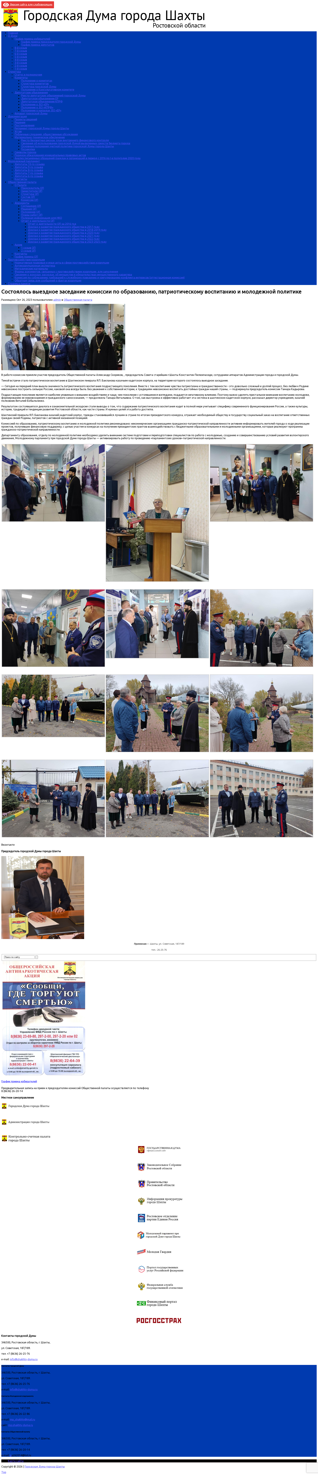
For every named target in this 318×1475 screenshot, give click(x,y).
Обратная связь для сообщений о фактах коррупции (48, 280)
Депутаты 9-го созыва (29, 167)
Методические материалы (31, 268)
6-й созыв (21, 53)
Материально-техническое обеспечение (40, 137)
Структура (14, 71)
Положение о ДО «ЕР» (35, 104)
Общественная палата (22, 182)
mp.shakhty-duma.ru (20, 1425)
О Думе (12, 35)
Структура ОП (30, 193)
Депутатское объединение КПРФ (42, 101)
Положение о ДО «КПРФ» (37, 107)
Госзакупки (28, 149)
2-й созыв (21, 65)
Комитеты (21, 77)
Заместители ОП (31, 190)
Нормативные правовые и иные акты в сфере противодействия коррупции (62, 262)
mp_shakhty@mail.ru (22, 1419)
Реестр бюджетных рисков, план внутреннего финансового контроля (65, 140)
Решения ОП (28, 208)
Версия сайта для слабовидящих (30, 4)
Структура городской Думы (38, 86)
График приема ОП (26, 256)
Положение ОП (30, 211)
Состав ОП (28, 196)
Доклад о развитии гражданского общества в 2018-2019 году (67, 229)
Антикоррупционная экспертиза (35, 265)
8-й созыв (21, 47)
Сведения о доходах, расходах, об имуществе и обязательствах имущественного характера (73, 274)
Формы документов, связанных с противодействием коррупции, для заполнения (66, 271)
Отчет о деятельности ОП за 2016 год (52, 223)
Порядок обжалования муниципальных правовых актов (50, 155)
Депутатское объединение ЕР (39, 98)
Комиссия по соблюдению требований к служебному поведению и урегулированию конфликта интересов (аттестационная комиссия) (100, 277)
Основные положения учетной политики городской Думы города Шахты (67, 146)
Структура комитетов (35, 83)
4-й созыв (21, 59)
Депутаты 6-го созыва (29, 176)
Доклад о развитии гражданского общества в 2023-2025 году (67, 241)
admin (57, 299)
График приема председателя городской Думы (51, 41)
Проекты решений (26, 119)
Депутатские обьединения (31, 92)
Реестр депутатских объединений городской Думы (53, 95)
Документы (22, 202)
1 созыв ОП (28, 247)
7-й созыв (21, 50)
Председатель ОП (32, 188)
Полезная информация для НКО (41, 217)
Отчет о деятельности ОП (37, 220)
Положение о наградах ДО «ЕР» (41, 110)
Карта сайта (16, 1460)
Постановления (24, 125)
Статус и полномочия (28, 74)
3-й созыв (21, 62)
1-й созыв (21, 68)
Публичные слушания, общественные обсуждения (46, 134)
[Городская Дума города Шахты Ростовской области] (107, 27)
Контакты (21, 179)
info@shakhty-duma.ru (24, 1359)
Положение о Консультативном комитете (47, 89)
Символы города (25, 152)
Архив (18, 244)
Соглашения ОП (31, 205)
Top (3, 1472)
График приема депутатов (37, 44)
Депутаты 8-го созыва (29, 170)
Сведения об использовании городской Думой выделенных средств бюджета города (75, 143)
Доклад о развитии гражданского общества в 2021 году (64, 235)
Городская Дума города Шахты (45, 1466)
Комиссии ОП (29, 199)
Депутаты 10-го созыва (30, 164)
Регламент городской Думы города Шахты (42, 128)
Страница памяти (19, 283)
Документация (17, 116)
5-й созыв (21, 56)
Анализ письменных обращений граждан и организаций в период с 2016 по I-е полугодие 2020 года (77, 158)
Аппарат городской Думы (31, 113)
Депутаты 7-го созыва (29, 173)
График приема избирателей (32, 38)
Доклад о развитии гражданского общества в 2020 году (64, 232)
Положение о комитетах (36, 80)
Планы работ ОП (31, 214)
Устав (18, 131)
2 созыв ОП (28, 250)
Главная (13, 32)
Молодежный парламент (24, 161)
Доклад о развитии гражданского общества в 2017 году (64, 226)
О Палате (20, 185)
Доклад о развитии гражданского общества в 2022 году (64, 238)
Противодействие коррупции (26, 259)
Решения (20, 122)
